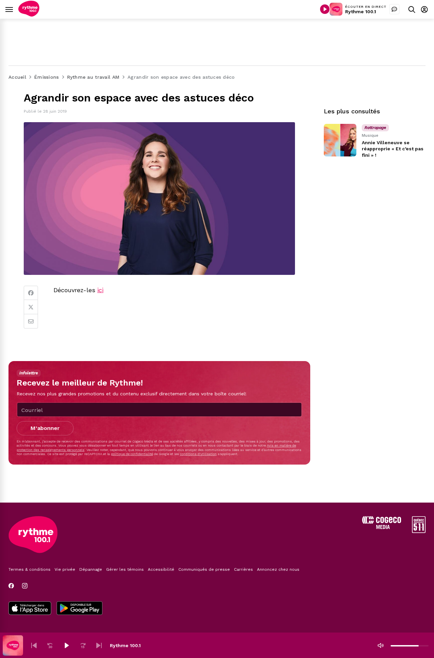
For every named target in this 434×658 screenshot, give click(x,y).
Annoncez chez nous (278, 569)
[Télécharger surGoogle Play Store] (79, 608)
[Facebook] (31, 293)
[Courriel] (31, 321)
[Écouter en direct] (324, 9)
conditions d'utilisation (198, 454)
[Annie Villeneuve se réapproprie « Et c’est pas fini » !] (340, 140)
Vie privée (65, 569)
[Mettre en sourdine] (380, 645)
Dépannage (90, 569)
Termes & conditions (29, 569)
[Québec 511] (419, 531)
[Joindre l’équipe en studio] (394, 9)
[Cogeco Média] (381, 527)
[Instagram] (24, 585)
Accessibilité (161, 569)
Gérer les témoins (125, 569)
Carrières (243, 569)
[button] (34, 645)
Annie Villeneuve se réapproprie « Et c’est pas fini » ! (392, 148)
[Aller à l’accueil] (28, 15)
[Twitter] (31, 307)
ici (100, 290)
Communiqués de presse (204, 569)
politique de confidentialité (132, 454)
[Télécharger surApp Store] (29, 608)
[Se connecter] (424, 9)
